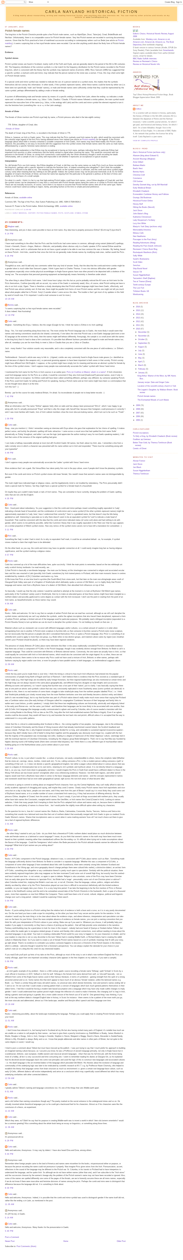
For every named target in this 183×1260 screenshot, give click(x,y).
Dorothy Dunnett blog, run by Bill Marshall (150, 185)
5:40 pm (9, 1231)
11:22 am (9, 1111)
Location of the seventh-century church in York (157, 386)
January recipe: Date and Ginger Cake (153, 382)
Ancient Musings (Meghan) (144, 159)
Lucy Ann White (139, 223)
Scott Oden (137, 262)
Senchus (136, 265)
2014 (138, 314)
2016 (138, 307)
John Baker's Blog (140, 214)
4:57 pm (9, 555)
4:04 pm (9, 849)
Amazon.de (149, 42)
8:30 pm (9, 1188)
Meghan (11, 226)
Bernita (11, 305)
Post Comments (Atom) (26, 1246)
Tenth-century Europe (142, 285)
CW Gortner (138, 181)
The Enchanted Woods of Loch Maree (153, 400)
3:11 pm (9, 530)
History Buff (138, 204)
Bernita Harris (138, 172)
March (141, 365)
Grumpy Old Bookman (142, 197)
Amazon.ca (160, 42)
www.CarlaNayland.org (97, 17)
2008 (138, 409)
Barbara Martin (139, 165)
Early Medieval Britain (142, 188)
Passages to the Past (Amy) (145, 239)
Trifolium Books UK (141, 291)
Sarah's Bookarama (141, 259)
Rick (10, 459)
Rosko (10, 561)
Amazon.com (138, 42)
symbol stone (81, 213)
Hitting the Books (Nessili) (144, 207)
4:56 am (9, 604)
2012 (138, 321)
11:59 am (9, 664)
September (143, 343)
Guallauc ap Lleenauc (142, 439)
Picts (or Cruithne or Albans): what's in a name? (86, 372)
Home (65, 1241)
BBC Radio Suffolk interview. (145, 59)
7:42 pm (9, 396)
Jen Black (137, 467)
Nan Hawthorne (139, 236)
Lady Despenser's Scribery (144, 220)
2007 (138, 413)
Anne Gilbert (138, 162)
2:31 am (9, 824)
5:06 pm (9, 961)
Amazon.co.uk (164, 39)
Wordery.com (151, 39)
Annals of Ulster (12, 129)
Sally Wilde (137, 256)
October (141, 339)
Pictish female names (17, 30)
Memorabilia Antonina (142, 230)
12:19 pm (9, 315)
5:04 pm (9, 901)
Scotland (68, 213)
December (142, 332)
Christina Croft (139, 175)
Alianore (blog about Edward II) (145, 155)
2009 (138, 405)
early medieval (20, 213)
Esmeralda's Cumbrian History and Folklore (151, 194)
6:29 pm (9, 1141)
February (142, 369)
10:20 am (9, 299)
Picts (60, 213)
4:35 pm (9, 498)
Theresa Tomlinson (141, 474)
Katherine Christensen (142, 217)
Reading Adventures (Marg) (144, 243)
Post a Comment (12, 1237)
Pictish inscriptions (141, 433)
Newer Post (10, 1241)
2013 (138, 318)
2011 (138, 325)
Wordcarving (138, 294)
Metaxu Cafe (138, 233)
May (140, 358)
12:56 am (9, 1078)
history (32, 213)
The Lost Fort (138, 288)
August (141, 347)
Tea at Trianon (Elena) (142, 281)
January (141, 373)
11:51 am (9, 1021)
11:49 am (27, 209)
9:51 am (9, 1092)
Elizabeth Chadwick (141, 191)
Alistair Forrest (139, 461)
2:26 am (9, 748)
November (142, 336)
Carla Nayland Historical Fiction (91, 12)
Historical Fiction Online (143, 201)
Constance (137, 178)
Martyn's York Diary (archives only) (147, 226)
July (140, 350)
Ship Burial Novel (140, 268)
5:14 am (9, 1218)
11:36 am (9, 1127)
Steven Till (137, 272)
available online (25, 197)
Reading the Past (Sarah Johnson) (147, 246)
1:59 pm (9, 419)
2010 (138, 329)
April (140, 361)
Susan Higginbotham (141, 275)
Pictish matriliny (89, 139)
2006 (138, 416)
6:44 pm (9, 1154)
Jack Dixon (137, 210)
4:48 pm (9, 453)
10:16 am (9, 1004)
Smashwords (168, 50)
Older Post (121, 1241)
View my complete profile (145, 140)
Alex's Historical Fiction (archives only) (149, 152)
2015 (138, 310)
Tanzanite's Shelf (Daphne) (144, 278)
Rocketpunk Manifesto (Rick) (145, 252)
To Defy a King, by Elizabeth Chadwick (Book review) (155, 436)
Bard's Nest (138, 168)
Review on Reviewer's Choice (145, 61)
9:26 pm (9, 256)
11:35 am (9, 1204)
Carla (10, 321)
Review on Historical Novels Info (146, 64)
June (140, 354)
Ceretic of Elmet (139, 448)
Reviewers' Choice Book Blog (145, 249)
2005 (138, 420)
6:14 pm (9, 234)
